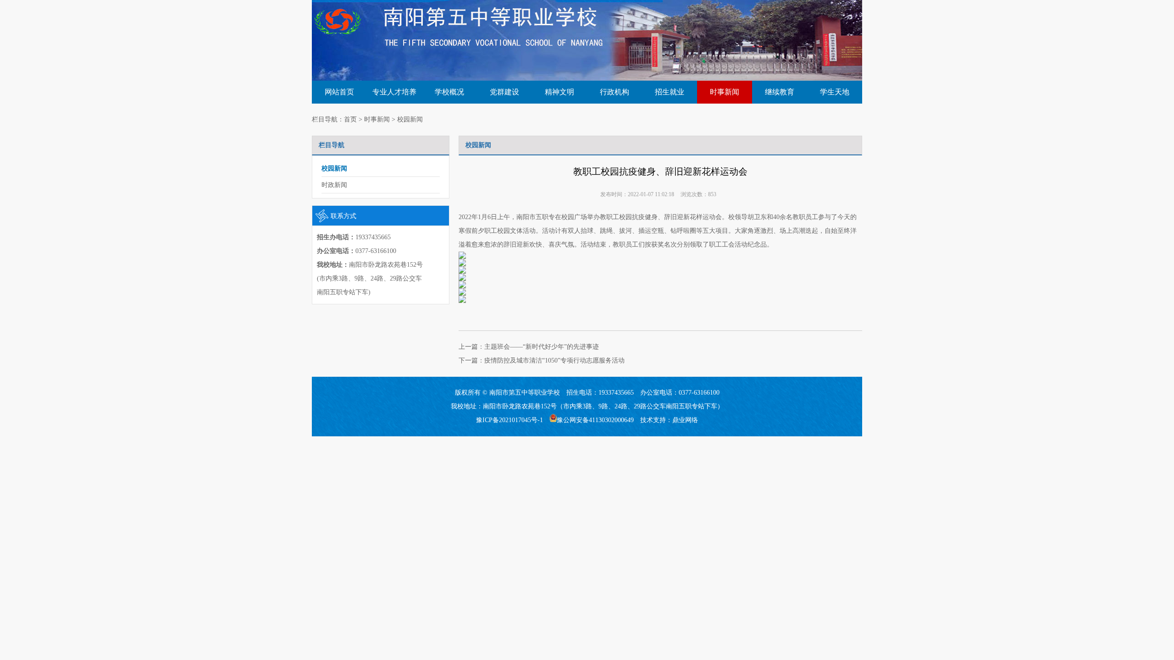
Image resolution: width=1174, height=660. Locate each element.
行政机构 (614, 92)
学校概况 (449, 92)
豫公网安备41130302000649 (595, 420)
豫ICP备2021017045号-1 (509, 420)
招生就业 (669, 92)
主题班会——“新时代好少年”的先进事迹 (541, 346)
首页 (350, 119)
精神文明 (559, 92)
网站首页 (339, 92)
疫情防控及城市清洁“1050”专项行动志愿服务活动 (554, 360)
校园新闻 (410, 119)
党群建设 (504, 92)
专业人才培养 (394, 92)
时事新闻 (724, 92)
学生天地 (834, 92)
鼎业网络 (685, 420)
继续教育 (779, 92)
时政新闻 (334, 185)
